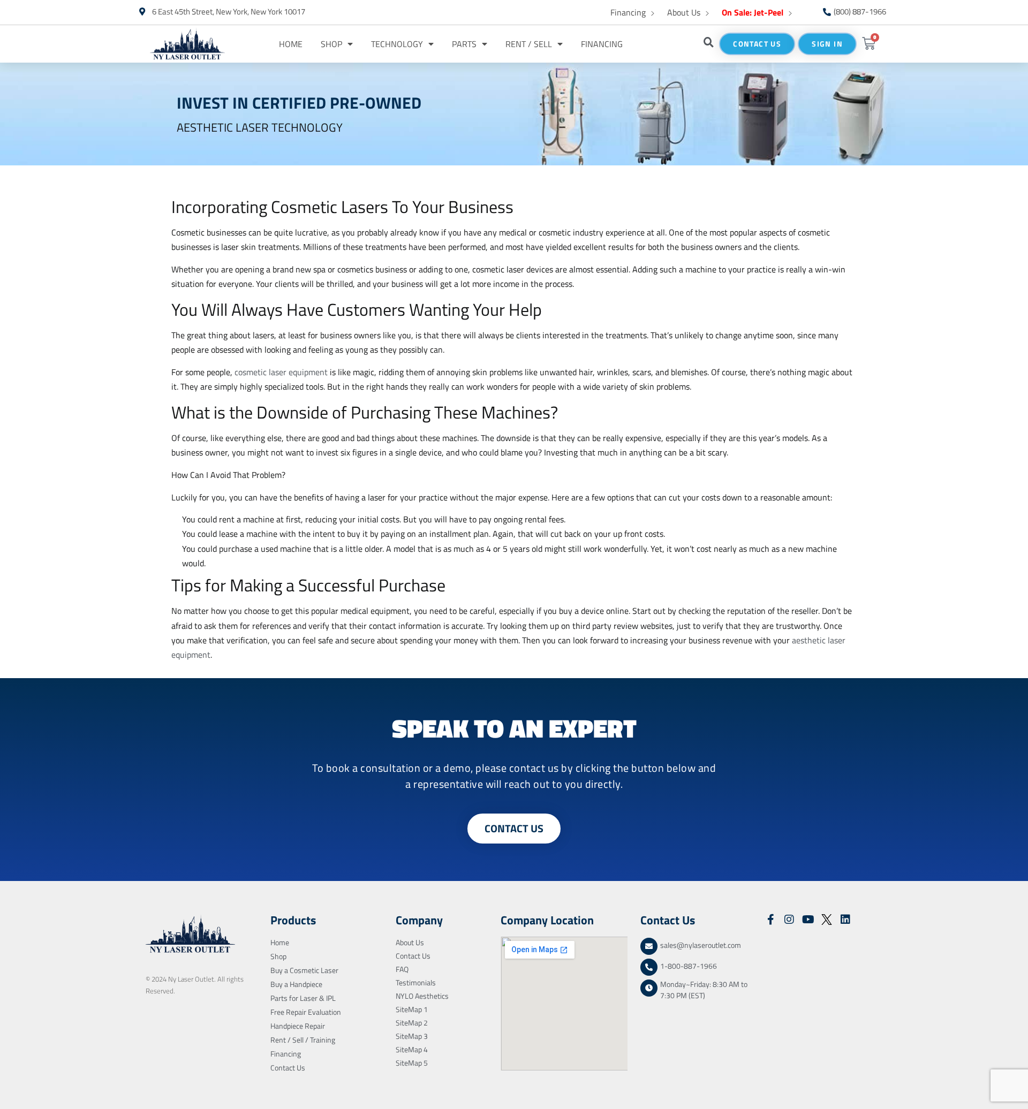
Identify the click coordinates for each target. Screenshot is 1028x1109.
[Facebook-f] (770, 919)
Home (291, 43)
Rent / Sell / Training (302, 1039)
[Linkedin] (845, 919)
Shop (331, 43)
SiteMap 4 (412, 1049)
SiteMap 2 (412, 1022)
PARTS (464, 43)
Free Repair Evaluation (305, 1011)
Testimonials (416, 982)
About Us (683, 12)
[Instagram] (789, 919)
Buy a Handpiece (296, 984)
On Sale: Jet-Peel (752, 12)
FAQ (402, 969)
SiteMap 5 (412, 1062)
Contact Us (287, 1067)
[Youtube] (808, 919)
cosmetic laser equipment (281, 372)
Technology (397, 43)
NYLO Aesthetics (422, 995)
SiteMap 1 (412, 1009)
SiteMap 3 (412, 1036)
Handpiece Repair (297, 1025)
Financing (628, 12)
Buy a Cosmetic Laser (304, 970)
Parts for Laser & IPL (303, 998)
